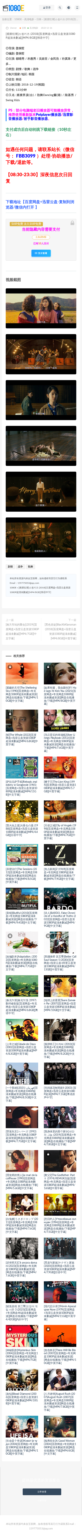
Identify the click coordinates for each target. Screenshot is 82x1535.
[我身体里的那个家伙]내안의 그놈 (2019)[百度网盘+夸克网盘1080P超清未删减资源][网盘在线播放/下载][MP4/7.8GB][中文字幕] (60, 1138)
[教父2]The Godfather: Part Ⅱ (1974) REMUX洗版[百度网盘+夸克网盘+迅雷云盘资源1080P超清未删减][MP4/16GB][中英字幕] (60, 1182)
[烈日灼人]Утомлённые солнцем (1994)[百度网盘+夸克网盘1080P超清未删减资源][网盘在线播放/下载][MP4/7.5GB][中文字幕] (60, 1225)
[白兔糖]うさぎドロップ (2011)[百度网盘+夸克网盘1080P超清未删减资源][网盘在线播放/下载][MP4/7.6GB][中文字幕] (22, 1225)
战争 (20, 567)
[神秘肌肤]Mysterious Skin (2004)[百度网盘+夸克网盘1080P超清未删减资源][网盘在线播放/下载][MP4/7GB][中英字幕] (22, 1357)
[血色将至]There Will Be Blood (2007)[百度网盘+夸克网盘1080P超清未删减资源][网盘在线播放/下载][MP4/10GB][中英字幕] (60, 1357)
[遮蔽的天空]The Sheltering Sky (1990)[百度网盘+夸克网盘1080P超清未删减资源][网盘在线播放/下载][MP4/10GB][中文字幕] (22, 694)
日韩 (38, 19)
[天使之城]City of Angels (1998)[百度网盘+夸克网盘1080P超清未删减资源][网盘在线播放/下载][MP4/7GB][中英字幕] (60, 832)
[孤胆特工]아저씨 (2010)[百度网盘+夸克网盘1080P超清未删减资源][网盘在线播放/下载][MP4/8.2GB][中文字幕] (59, 1051)
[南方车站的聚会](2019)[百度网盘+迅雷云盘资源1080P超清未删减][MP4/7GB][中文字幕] (22, 631)
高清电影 (29, 19)
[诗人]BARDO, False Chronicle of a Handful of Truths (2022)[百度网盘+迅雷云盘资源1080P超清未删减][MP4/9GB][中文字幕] (60, 919)
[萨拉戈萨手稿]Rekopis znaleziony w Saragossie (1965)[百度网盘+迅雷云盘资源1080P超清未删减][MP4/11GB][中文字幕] (21, 788)
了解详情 (42, 1501)
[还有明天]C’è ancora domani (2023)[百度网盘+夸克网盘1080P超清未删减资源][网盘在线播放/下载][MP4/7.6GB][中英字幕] (21, 1269)
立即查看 (42, 1492)
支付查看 (42, 253)
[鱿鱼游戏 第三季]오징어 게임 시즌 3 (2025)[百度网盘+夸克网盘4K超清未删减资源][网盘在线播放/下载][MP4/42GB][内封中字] (22, 1313)
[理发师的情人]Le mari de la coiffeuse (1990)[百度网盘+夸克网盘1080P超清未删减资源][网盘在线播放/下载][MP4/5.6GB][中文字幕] (22, 1182)
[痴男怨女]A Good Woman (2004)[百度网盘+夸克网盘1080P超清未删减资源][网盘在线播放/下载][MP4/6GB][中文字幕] (60, 1447)
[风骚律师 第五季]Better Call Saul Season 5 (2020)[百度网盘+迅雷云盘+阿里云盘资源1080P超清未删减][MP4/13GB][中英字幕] (60, 963)
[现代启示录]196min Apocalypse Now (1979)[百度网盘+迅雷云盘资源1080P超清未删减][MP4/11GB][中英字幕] (60, 1313)
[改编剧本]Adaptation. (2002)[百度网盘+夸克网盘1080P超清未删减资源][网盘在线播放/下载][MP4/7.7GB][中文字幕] (22, 963)
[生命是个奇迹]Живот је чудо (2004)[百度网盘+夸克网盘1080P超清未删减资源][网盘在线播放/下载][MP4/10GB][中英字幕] (22, 1447)
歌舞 (30, 567)
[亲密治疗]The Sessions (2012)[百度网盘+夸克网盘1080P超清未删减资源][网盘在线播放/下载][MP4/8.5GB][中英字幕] (21, 875)
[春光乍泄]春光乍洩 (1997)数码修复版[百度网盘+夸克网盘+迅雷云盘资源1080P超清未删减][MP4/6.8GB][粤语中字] (22, 1007)
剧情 (10, 567)
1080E (18, 19)
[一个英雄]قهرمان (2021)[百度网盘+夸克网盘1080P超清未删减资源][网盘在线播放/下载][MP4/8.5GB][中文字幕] (22, 1094)
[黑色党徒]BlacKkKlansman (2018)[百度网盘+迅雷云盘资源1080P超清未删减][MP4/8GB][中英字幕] (60, 631)
